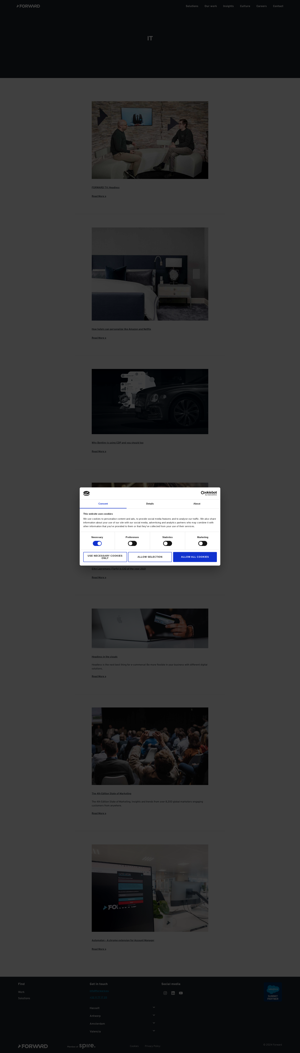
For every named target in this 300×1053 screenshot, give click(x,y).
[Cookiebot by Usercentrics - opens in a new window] (203, 493)
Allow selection (150, 557)
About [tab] (196, 503)
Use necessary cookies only (105, 556)
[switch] (132, 543)
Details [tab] (150, 503)
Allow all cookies (195, 557)
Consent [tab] (103, 503)
